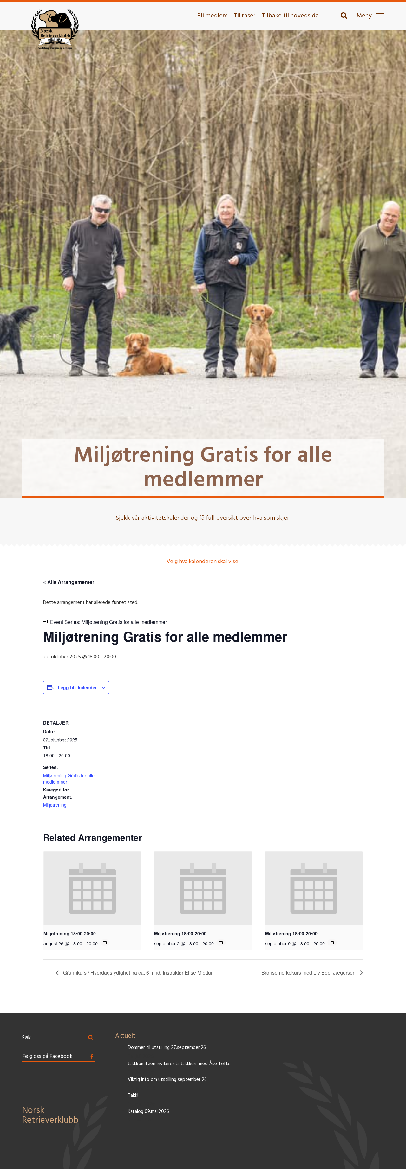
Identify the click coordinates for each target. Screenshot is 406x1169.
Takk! (133, 1095)
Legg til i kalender (77, 687)
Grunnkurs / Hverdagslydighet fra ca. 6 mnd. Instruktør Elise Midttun (138, 972)
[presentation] (92, 888)
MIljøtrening (55, 805)
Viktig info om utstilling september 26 (167, 1080)
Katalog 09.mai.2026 (148, 1112)
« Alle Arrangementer (68, 582)
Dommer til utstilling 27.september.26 (167, 1048)
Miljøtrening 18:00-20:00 (69, 933)
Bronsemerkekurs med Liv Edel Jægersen (309, 972)
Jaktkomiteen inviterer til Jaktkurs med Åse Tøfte (179, 1064)
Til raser (245, 16)
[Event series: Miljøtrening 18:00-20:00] (105, 942)
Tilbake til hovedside (290, 16)
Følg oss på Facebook (47, 1056)
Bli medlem (212, 16)
